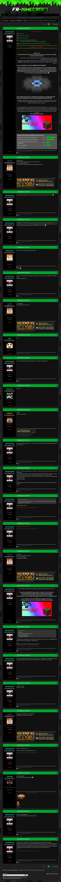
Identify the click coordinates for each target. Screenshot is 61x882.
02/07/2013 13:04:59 (23, 711)
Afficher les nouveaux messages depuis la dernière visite (15, 877)
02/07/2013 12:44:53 (23, 683)
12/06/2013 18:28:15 (23, 495)
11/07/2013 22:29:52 (23, 773)
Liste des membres (12, 15)
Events (25, 20)
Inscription (26, 15)
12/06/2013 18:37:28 (23, 523)
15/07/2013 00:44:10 (23, 811)
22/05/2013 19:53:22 (23, 358)
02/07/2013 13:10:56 (23, 745)
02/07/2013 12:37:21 (23, 627)
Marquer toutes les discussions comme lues (12, 878)
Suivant (55, 24)
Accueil (4, 15)
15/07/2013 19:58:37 (23, 839)
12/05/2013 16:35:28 (23, 192)
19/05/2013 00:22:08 (23, 335)
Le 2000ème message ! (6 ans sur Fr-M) (27, 187)
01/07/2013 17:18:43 (23, 585)
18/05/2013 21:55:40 (23, 272)
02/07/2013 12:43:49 (23, 655)
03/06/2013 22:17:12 (23, 440)
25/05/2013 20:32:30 (23, 410)
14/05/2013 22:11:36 (23, 247)
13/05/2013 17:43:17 (23, 219)
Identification (33, 15)
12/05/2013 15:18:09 (23, 28)
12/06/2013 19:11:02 (23, 551)
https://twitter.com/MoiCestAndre (25, 434)
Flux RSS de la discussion (53, 873)
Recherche (20, 15)
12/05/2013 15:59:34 (23, 157)
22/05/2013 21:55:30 (23, 385)
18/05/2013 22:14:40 (23, 300)
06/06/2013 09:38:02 (23, 468)
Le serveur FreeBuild (15, 20)
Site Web (10, 46)
